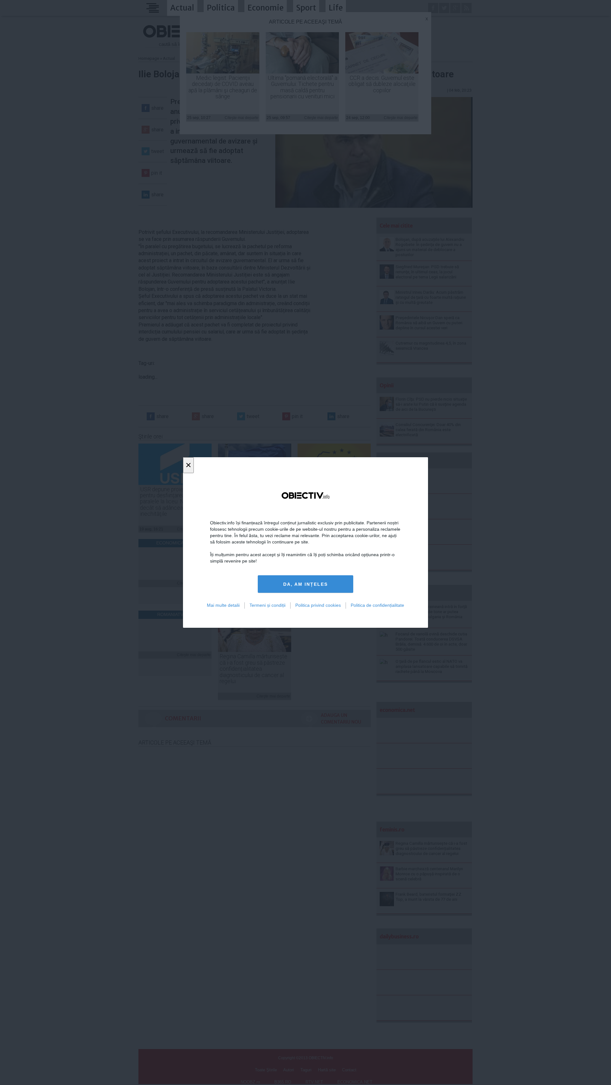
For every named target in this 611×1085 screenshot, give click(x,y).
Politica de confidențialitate (377, 605)
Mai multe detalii (223, 605)
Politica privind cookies (318, 605)
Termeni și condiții (267, 605)
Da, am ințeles (305, 584)
